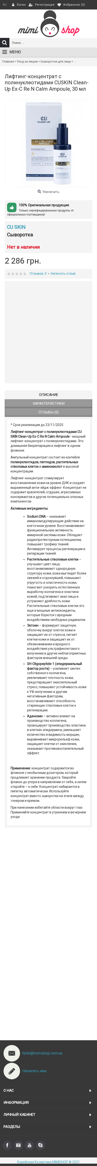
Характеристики (49, 403)
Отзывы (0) (49, 412)
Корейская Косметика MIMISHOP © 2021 (48, 1162)
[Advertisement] (48, 332)
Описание (48, 395)
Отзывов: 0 (38, 273)
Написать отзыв (63, 273)
